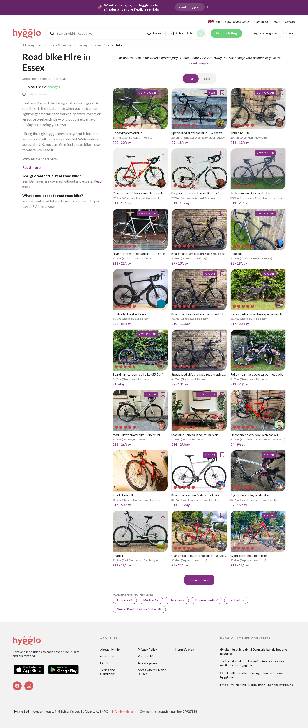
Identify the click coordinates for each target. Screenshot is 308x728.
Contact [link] (290, 21)
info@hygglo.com (124, 711)
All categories (32, 45)
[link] (27, 33)
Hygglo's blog (184, 649)
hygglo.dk (227, 653)
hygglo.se (227, 677)
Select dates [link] (37, 94)
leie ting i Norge (246, 685)
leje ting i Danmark (252, 649)
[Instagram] (28, 685)
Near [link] (31, 86)
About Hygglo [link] (110, 649)
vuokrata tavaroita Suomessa (255, 661)
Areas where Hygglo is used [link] (152, 672)
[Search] (201, 33)
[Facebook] (17, 685)
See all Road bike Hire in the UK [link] (44, 78)
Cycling (82, 45)
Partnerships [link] (147, 656)
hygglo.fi (246, 665)
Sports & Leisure (59, 45)
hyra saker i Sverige (248, 673)
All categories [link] (147, 663)
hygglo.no (286, 685)
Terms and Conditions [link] (108, 672)
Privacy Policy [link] (147, 649)
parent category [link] (199, 63)
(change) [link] (53, 86)
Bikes (97, 45)
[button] (208, 7)
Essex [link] (40, 86)
